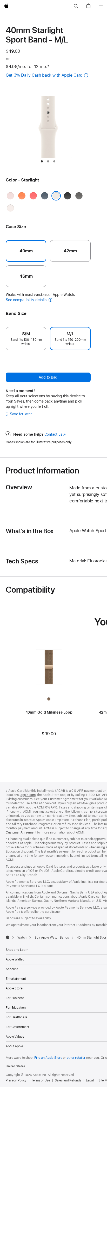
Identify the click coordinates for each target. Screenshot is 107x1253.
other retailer (76, 1058)
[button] (76, 6)
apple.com (28, 795)
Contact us (55, 434)
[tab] (42, 161)
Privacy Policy (16, 1080)
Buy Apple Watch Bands (52, 937)
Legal (90, 1080)
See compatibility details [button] (26, 300)
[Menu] (101, 6)
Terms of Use (40, 1080)
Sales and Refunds (68, 1080)
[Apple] (7, 937)
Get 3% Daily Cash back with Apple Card (44, 75)
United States (15, 1066)
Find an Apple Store (48, 1058)
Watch (21, 937)
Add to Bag (48, 377)
